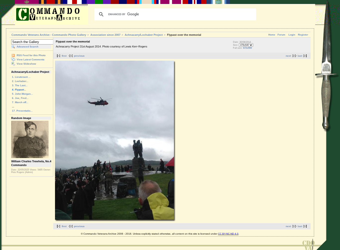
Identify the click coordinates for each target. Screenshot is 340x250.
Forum (281, 34)
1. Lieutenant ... (21, 77)
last (300, 55)
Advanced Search (27, 46)
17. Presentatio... (22, 110)
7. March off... (20, 102)
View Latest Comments (31, 59)
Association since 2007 (105, 34)
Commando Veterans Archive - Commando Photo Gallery (48, 34)
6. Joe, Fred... (20, 98)
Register (303, 34)
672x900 (247, 48)
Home (271, 34)
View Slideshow (26, 63)
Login (291, 34)
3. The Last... (20, 85)
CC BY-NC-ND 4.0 (228, 233)
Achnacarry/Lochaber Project (144, 34)
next (288, 55)
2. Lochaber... (20, 81)
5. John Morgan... (22, 93)
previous (79, 55)
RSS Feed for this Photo (31, 55)
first (64, 55)
